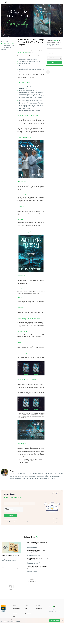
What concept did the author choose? (7, 45)
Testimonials (15, 613)
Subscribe (11, 515)
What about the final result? (6, 47)
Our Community (28, 613)
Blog (26, 608)
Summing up (3, 49)
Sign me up (54, 62)
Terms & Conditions (16, 608)
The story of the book (5, 41)
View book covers (55, 620)
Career (14, 616)
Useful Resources (39, 608)
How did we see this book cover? (8, 43)
